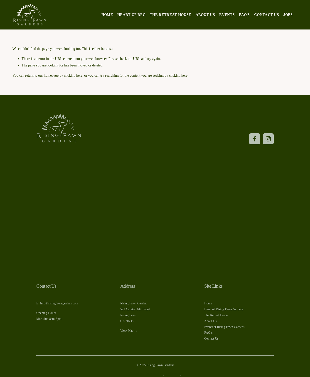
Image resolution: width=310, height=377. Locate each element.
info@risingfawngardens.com (59, 303)
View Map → (129, 330)
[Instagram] (268, 138)
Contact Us (266, 15)
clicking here (73, 75)
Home (107, 15)
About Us (205, 15)
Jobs (288, 15)
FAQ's (244, 15)
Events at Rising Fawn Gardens (224, 327)
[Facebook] (254, 138)
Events (227, 15)
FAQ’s (208, 332)
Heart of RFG (131, 15)
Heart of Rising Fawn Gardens (223, 309)
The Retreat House (170, 15)
